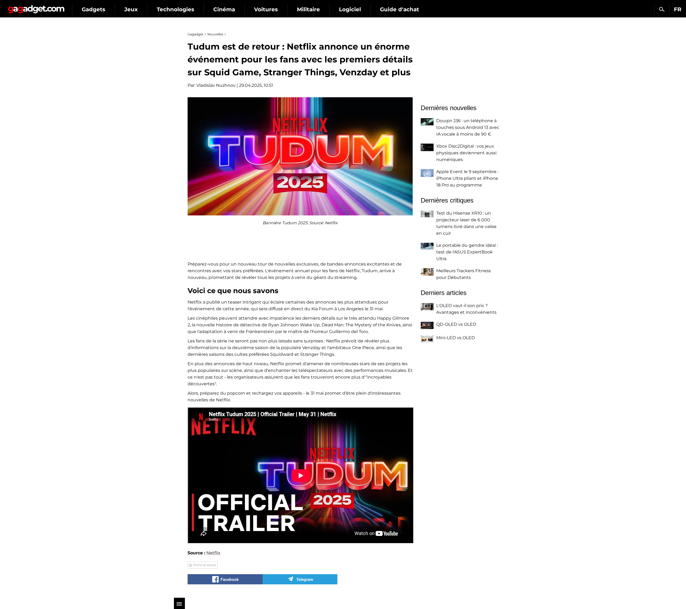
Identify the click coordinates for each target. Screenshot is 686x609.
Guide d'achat (399, 9)
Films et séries (204, 565)
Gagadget (36, 7)
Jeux (131, 9)
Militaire (308, 9)
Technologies (175, 9)
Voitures (266, 9)
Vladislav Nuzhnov (216, 85)
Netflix (213, 552)
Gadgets (93, 9)
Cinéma (224, 9)
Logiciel (350, 9)
